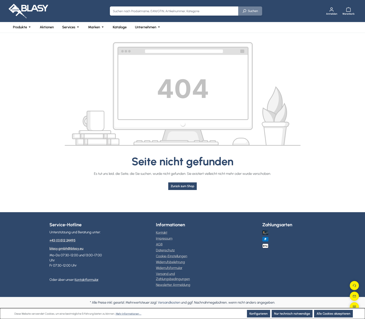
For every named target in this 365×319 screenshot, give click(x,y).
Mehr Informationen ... (128, 313)
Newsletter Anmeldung (173, 285)
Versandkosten (169, 302)
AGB (159, 244)
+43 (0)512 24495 (62, 240)
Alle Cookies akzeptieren (333, 313)
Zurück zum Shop (182, 186)
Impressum (164, 238)
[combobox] (174, 11)
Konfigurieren (258, 313)
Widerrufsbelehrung (170, 262)
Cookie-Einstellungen (171, 256)
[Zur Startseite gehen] (28, 11)
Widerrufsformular (169, 268)
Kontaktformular (86, 280)
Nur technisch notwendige (292, 313)
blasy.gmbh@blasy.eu (66, 248)
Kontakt (161, 232)
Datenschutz (165, 250)
